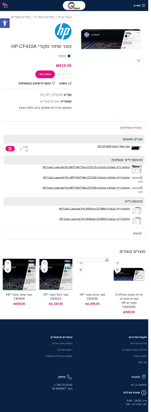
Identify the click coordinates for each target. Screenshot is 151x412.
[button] (5, 23)
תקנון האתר (140, 356)
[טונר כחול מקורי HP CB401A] (55, 274)
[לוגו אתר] (74, 5)
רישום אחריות (64, 349)
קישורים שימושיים (61, 337)
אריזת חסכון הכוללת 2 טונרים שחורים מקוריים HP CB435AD (129, 301)
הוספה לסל (45, 74)
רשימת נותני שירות (62, 343)
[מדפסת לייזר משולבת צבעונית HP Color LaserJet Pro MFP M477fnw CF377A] (137, 169)
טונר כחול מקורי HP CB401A (55, 297)
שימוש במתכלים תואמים (58, 356)
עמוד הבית (64, 17)
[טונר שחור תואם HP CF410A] (137, 148)
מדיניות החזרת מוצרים (134, 349)
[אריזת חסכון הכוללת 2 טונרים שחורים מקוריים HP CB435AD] (129, 274)
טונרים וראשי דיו (44, 17)
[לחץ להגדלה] (138, 61)
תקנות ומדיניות (138, 337)
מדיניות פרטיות (138, 343)
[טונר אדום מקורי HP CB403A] (92, 274)
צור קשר (142, 362)
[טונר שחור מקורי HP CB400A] (19, 274)
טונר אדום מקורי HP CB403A (92, 297)
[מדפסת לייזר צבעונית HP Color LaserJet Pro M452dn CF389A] (137, 221)
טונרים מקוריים (20, 17)
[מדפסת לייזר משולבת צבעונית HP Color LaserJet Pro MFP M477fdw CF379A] (137, 190)
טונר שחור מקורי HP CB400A (19, 297)
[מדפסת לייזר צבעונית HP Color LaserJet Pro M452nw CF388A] (137, 211)
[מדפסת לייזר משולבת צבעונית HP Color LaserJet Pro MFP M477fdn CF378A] (137, 180)
